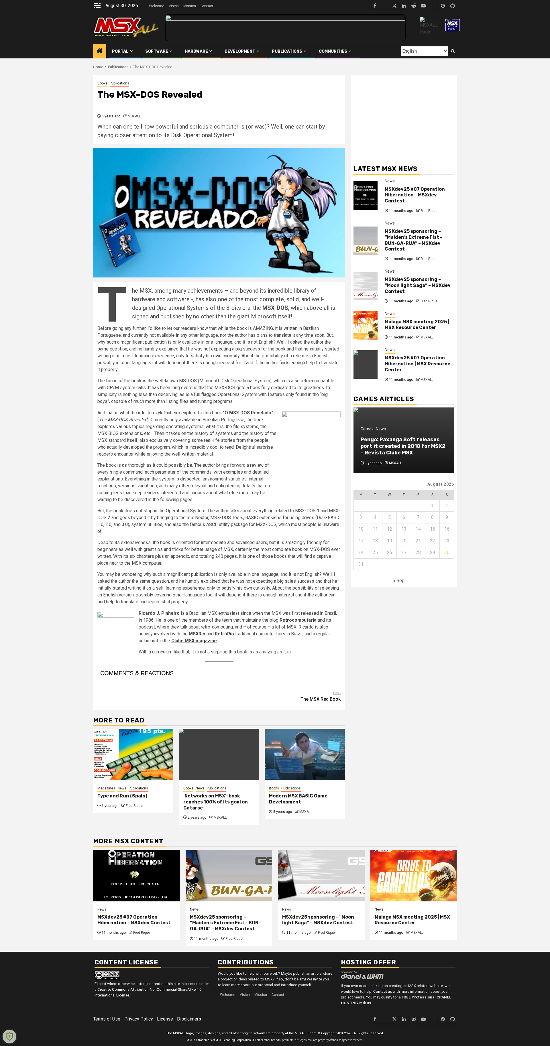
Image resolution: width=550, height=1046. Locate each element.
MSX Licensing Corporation (233, 1040)
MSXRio (197, 634)
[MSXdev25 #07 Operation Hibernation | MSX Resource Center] (365, 364)
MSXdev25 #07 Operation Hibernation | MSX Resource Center (417, 364)
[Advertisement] (403, 118)
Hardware (196, 51)
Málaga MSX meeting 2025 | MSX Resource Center (417, 324)
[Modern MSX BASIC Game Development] (305, 754)
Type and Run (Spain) (122, 796)
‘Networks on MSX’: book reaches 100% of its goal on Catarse (215, 802)
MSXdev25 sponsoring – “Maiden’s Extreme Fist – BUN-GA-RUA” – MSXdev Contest (414, 240)
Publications (287, 51)
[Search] (452, 51)
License (165, 1019)
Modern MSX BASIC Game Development (298, 799)
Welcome (156, 6)
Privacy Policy (138, 1019)
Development (240, 51)
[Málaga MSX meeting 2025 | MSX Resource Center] (365, 325)
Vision (174, 6)
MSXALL (134, 116)
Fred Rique (134, 806)
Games (367, 429)
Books (102, 83)
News (121, 788)
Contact (207, 6)
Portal (120, 51)
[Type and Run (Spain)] (133, 754)
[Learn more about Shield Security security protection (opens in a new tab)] (9, 1036)
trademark (205, 1040)
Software (156, 51)
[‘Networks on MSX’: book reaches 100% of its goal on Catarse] (219, 754)
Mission (189, 6)
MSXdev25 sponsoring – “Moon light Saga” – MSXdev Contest (418, 285)
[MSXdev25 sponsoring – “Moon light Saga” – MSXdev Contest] (365, 286)
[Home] (99, 51)
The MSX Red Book (320, 696)
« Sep (398, 580)
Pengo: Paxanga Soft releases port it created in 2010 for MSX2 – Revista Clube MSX (403, 446)
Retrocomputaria (298, 620)
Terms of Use (106, 1019)
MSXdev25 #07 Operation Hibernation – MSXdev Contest (415, 195)
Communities (333, 51)
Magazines (106, 788)
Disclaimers (189, 1019)
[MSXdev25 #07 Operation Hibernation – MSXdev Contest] (365, 195)
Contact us (382, 991)
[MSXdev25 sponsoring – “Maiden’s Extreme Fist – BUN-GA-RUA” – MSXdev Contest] (365, 240)
